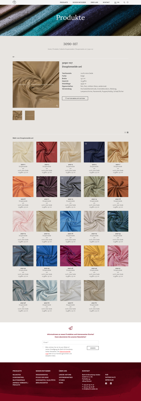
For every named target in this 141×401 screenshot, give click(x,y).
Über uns (94, 2)
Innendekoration (103, 89)
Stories (62, 380)
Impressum (109, 380)
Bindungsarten (42, 383)
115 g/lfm (84, 81)
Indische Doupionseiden (67, 49)
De (115, 2)
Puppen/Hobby (107, 91)
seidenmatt (102, 86)
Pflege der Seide (42, 377)
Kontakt (106, 2)
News (61, 383)
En (118, 2)
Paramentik (97, 91)
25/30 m (83, 83)
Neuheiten (17, 375)
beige (83, 76)
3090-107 (90, 49)
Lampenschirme (86, 91)
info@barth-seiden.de (90, 389)
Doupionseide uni (81, 49)
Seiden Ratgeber (79, 2)
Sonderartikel (18, 377)
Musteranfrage (19, 380)
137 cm (83, 78)
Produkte (64, 2)
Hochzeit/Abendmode (88, 89)
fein (82, 86)
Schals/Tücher (119, 91)
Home (50, 49)
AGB (106, 375)
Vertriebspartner (66, 377)
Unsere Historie (65, 375)
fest (85, 86)
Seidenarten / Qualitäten (45, 380)
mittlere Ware (93, 86)
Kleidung (113, 89)
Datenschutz (110, 377)
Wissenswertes (42, 375)
